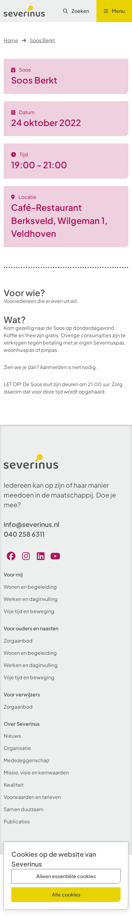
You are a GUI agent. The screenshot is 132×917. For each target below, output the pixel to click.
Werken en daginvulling (31, 599)
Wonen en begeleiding (30, 586)
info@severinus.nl (31, 524)
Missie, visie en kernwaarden (36, 772)
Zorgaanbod (18, 640)
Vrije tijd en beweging (29, 611)
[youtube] (55, 556)
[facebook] (11, 556)
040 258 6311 (24, 534)
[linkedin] (40, 556)
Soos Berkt (42, 40)
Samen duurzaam (24, 809)
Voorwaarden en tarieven (32, 797)
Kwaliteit (14, 784)
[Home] (24, 11)
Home (11, 40)
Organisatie (17, 748)
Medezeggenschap (26, 760)
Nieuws (12, 735)
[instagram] (25, 556)
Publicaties (17, 821)
